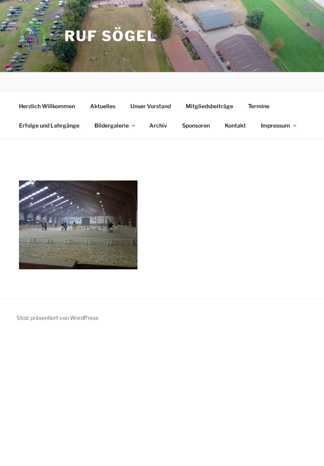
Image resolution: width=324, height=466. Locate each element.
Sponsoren (196, 125)
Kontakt (235, 125)
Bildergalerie (111, 125)
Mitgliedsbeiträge (209, 106)
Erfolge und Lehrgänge (49, 125)
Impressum (275, 125)
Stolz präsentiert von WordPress (57, 317)
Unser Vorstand (150, 106)
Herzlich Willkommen (47, 106)
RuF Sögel (110, 36)
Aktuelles (102, 106)
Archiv (158, 125)
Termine (258, 106)
